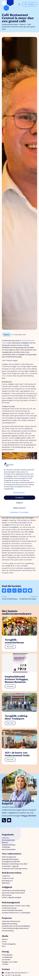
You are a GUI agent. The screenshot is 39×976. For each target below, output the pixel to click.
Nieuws (22, 24)
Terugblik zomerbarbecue (14, 641)
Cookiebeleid (14, 512)
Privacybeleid (23, 512)
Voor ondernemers (11, 853)
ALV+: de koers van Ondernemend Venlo (17, 754)
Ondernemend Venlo (10, 24)
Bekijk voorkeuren (19, 508)
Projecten (7, 918)
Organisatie (8, 834)
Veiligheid (7, 887)
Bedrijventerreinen (11, 872)
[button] (4, 590)
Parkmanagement (11, 902)
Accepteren (19, 498)
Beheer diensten (19, 492)
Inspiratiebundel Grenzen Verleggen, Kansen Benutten (16, 679)
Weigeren (19, 503)
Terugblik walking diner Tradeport (16, 717)
